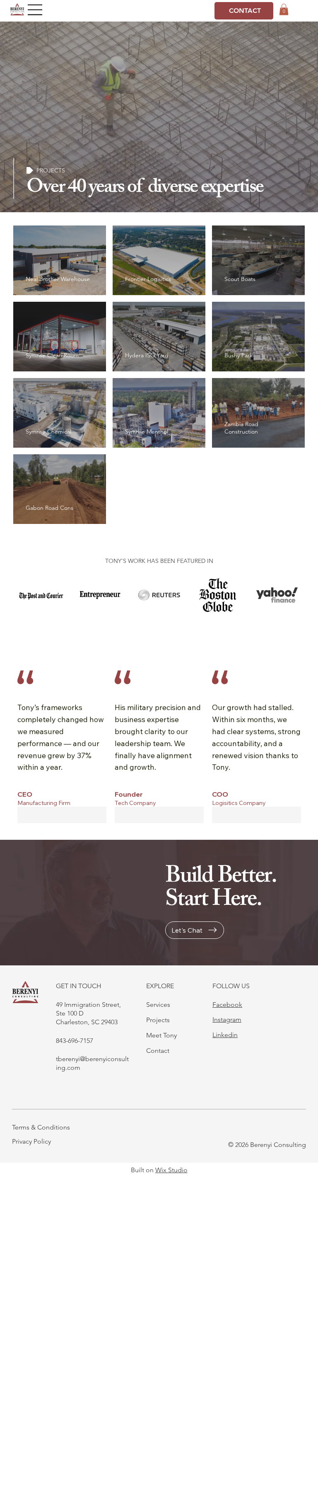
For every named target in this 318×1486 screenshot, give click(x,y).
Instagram (226, 1019)
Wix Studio (171, 1170)
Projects (158, 1020)
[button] (284, 9)
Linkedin (225, 1035)
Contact (157, 1051)
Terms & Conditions (41, 1127)
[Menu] (35, 9)
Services (158, 1004)
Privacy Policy (31, 1141)
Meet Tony (161, 1035)
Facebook (227, 1004)
